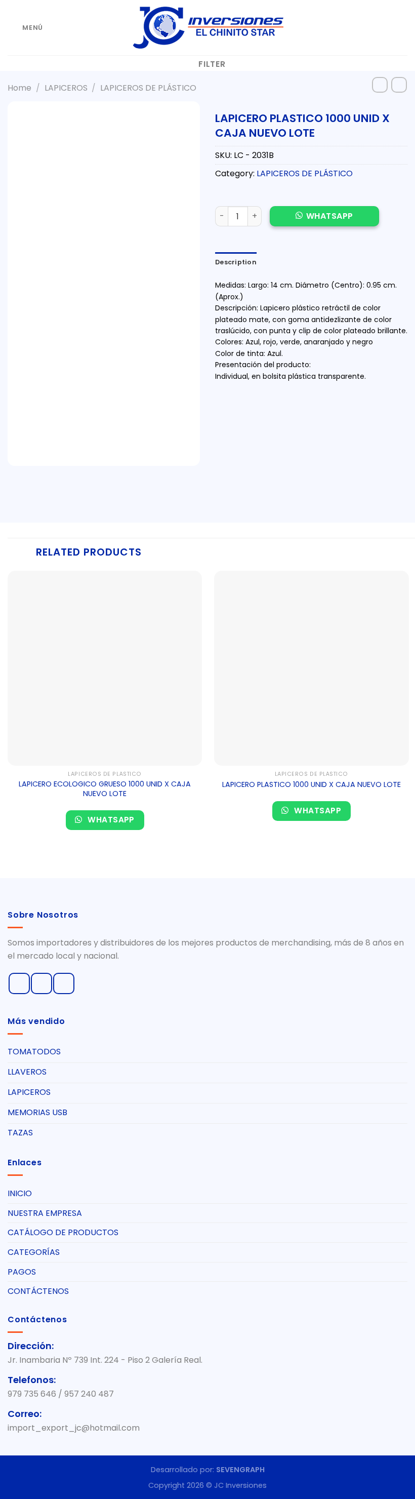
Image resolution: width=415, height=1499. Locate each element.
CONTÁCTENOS (38, 1291)
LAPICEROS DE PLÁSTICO (148, 88)
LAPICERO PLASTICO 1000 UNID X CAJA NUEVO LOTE (311, 785)
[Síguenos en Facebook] (19, 983)
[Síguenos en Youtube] (63, 983)
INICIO (20, 1193)
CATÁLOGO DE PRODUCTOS (63, 1232)
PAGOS (22, 1272)
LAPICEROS (66, 88)
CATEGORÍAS (34, 1252)
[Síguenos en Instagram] (41, 983)
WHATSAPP (329, 216)
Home (19, 88)
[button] (324, 221)
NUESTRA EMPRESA (45, 1213)
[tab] (236, 262)
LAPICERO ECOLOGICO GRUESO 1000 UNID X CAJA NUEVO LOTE (105, 788)
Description (236, 262)
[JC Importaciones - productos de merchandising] (207, 28)
